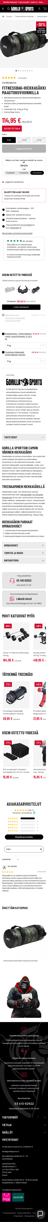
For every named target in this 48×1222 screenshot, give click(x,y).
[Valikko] (3, 9)
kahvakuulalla (25, 494)
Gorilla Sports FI (27, 1208)
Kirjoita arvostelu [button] (24, 837)
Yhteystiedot (18, 1216)
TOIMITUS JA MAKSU (13, 552)
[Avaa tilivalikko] (39, 8)
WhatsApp (14, 228)
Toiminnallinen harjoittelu (24, 16)
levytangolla (37, 494)
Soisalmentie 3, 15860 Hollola (14, 1182)
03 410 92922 (26, 225)
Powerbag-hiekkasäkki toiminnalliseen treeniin (15, 353)
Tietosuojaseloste (9, 1213)
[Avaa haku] (8, 8)
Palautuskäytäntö (24, 1213)
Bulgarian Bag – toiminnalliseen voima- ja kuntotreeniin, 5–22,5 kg (18, 336)
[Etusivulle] (23, 8)
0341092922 (7, 1159)
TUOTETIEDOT (10, 437)
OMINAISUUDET (11, 545)
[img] (7, 872)
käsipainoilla (7, 497)
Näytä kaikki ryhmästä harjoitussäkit (17, 233)
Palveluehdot (29, 1216)
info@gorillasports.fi (10, 1151)
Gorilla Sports (9, 82)
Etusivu (9, 16)
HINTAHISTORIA (11, 560)
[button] (9, 78)
